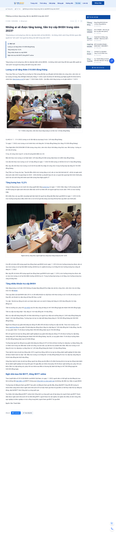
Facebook (16, 413)
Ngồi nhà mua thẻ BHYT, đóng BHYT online (21, 55)
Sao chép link (28, 413)
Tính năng (43, 3)
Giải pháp (52, 3)
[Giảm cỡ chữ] (76, 21)
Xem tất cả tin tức (99, 67)
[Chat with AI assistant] (111, 60)
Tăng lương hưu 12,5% (14, 49)
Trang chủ (33, 3)
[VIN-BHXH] (18, 3)
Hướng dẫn (69, 3)
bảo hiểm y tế (20, 381)
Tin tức (77, 3)
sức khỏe (27, 307)
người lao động (14, 327)
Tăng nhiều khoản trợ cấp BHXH (17, 52)
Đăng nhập (98, 3)
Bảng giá (60, 3)
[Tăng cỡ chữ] (81, 21)
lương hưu (46, 187)
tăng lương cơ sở (18, 79)
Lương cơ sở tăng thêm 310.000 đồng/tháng (21, 47)
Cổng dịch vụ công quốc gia (45, 381)
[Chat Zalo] (112, 523)
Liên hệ (85, 3)
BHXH (15, 290)
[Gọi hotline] (112, 528)
